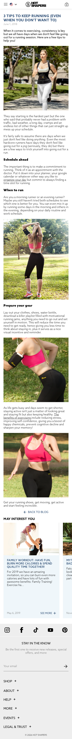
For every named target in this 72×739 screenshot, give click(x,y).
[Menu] (5, 4)
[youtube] (50, 630)
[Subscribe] (66, 666)
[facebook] (21, 630)
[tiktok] (36, 630)
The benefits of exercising (31, 416)
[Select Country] (13, 4)
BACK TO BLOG (38, 512)
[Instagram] (7, 630)
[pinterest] (65, 630)
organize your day (14, 180)
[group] (31, 570)
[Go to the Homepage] (36, 4)
